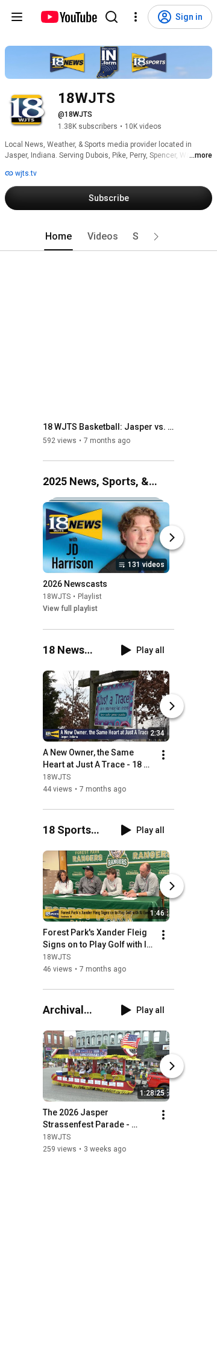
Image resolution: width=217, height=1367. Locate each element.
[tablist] (108, 236)
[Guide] (17, 17)
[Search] (111, 17)
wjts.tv (25, 173)
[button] (156, 236)
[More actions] (163, 755)
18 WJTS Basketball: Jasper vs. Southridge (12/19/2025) (109, 427)
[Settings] (135, 17)
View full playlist (70, 609)
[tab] (58, 236)
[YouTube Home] (68, 17)
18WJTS (57, 597)
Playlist (90, 597)
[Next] (172, 538)
